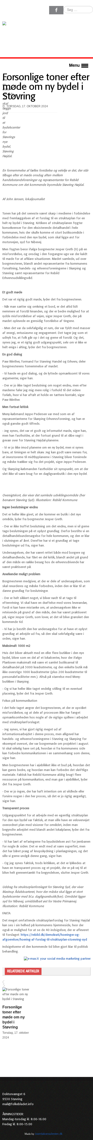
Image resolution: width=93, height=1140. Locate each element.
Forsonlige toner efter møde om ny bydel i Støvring (45, 87)
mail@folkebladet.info (18, 1104)
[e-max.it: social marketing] (57, 958)
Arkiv (88, 1133)
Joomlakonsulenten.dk (48, 1134)
